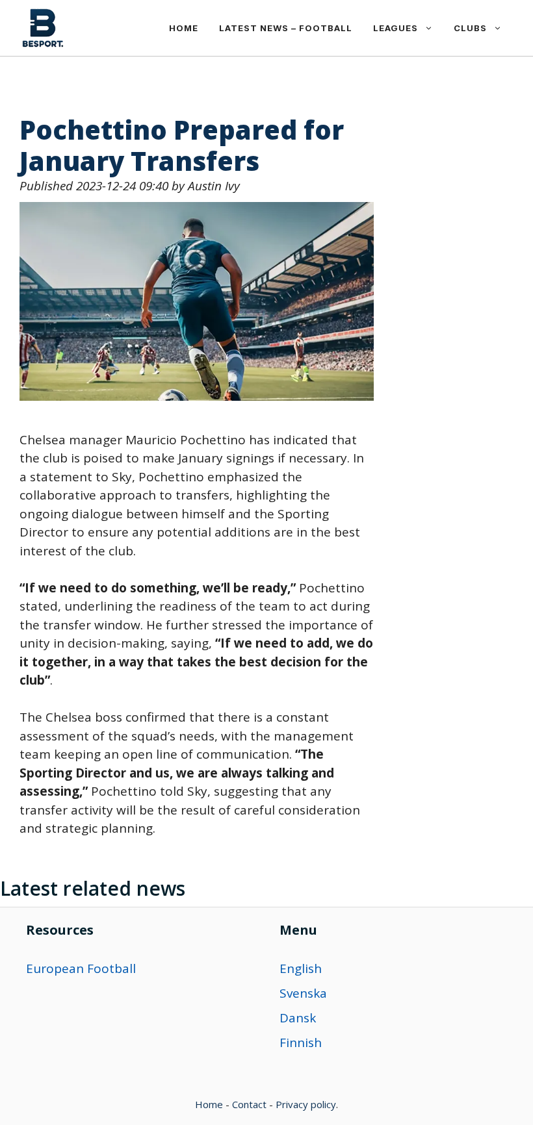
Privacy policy (306, 1104)
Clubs (470, 28)
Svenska (303, 993)
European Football (81, 968)
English (301, 968)
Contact (249, 1104)
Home (183, 28)
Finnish (301, 1042)
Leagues (395, 28)
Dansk (298, 1017)
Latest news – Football (285, 28)
